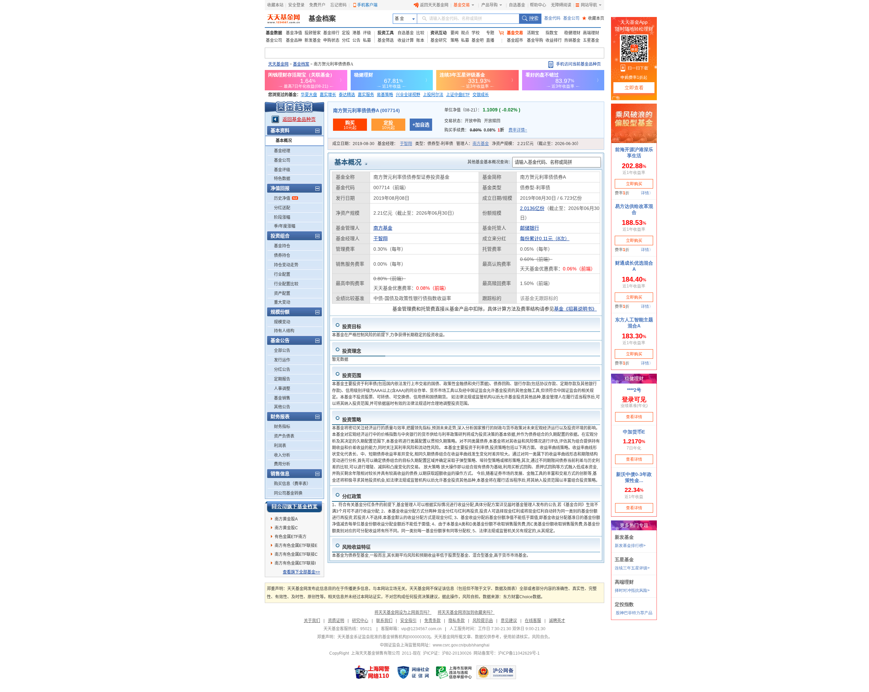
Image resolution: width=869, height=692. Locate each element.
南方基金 (481, 143)
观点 (465, 33)
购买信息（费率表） (292, 483)
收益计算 (405, 40)
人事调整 (282, 388)
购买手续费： (485, 130)
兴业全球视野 (408, 94)
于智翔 (406, 143)
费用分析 (282, 464)
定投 (346, 33)
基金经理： (394, 143)
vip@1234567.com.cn (421, 628)
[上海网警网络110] (372, 672)
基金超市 (515, 40)
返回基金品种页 (299, 119)
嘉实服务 (366, 94)
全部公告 (282, 350)
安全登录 (296, 5)
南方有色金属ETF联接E (296, 545)
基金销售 (282, 398)
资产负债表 (284, 436)
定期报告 (282, 379)
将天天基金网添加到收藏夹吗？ (466, 612)
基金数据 (274, 33)
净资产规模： (536, 143)
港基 (356, 33)
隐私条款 (456, 620)
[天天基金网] (284, 19)
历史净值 (282, 198)
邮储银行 (529, 228)
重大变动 (282, 302)
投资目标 (351, 326)
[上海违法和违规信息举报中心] (454, 672)
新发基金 (312, 40)
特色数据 (282, 178)
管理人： (472, 143)
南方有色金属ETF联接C (296, 554)
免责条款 (432, 620)
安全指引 (408, 620)
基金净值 (294, 33)
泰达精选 (347, 94)
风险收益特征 (356, 547)
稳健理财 (572, 33)
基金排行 (331, 33)
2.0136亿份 (532, 208)
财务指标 (282, 426)
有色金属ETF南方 (291, 536)
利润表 (280, 445)
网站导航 (589, 5)
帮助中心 (538, 5)
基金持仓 (282, 246)
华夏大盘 (309, 94)
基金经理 (282, 150)
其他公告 (282, 407)
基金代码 (552, 18)
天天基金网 (278, 64)
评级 (367, 33)
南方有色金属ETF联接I (295, 563)
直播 (490, 40)
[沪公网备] (496, 672)
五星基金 (591, 40)
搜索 (530, 18)
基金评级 (282, 169)
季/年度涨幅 (284, 226)
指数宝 (552, 33)
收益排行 (554, 40)
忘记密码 (338, 5)
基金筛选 (385, 40)
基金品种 (294, 40)
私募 (367, 40)
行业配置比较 (286, 284)
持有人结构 (284, 331)
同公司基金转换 (288, 493)
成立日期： (353, 143)
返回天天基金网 (434, 5)
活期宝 (533, 33)
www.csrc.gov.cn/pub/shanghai (461, 645)
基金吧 (478, 40)
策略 (454, 40)
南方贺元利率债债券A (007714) (366, 110)
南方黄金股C (286, 528)
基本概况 (284, 140)
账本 (420, 40)
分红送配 (282, 208)
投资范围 (351, 375)
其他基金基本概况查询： (489, 162)
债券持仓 (282, 255)
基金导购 (535, 40)
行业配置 (282, 274)
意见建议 (509, 620)
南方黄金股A (286, 519)
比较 (420, 33)
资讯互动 (438, 33)
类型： (434, 143)
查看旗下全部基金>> (301, 572)
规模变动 (282, 322)
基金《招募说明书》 (575, 309)
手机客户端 (367, 5)
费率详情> (518, 130)
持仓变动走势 (286, 265)
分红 (346, 40)
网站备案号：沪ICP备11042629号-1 (507, 653)
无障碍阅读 (561, 5)
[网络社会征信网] (413, 672)
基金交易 (462, 5)
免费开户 (317, 5)
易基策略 (385, 94)
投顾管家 (312, 33)
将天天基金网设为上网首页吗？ (402, 612)
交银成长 (481, 94)
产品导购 (489, 5)
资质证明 (336, 620)
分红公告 (282, 369)
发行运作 (282, 360)
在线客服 (533, 620)
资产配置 (282, 293)
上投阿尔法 (433, 94)
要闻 (454, 33)
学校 (476, 33)
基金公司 (571, 18)
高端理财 (591, 33)
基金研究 (438, 40)
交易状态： (472, 121)
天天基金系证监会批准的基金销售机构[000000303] (383, 637)
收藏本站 (275, 5)
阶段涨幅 (282, 217)
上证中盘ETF (458, 94)
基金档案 (322, 18)
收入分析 (282, 455)
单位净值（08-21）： (482, 110)
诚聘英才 (557, 620)
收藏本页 (593, 18)
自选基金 (517, 5)
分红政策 (351, 496)
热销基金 (572, 40)
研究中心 (360, 620)
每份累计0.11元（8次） (545, 238)
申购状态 (331, 40)
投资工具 (385, 33)
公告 (356, 40)
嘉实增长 (328, 94)
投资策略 (351, 419)
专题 (490, 33)
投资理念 (351, 351)
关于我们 (312, 620)
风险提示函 (483, 620)
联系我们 (384, 620)
